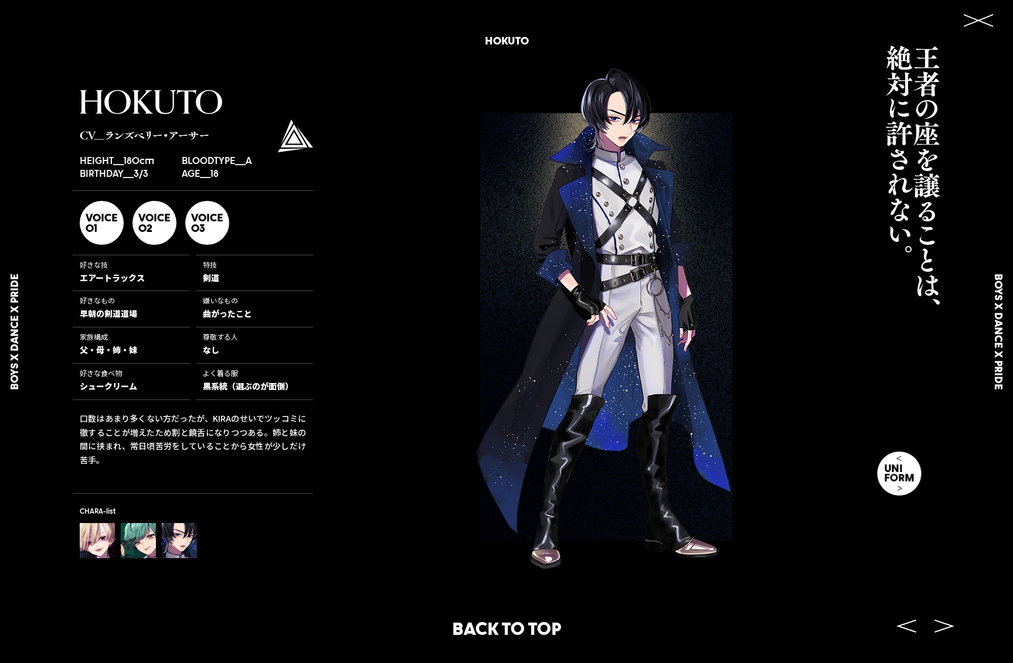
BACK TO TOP (506, 628)
